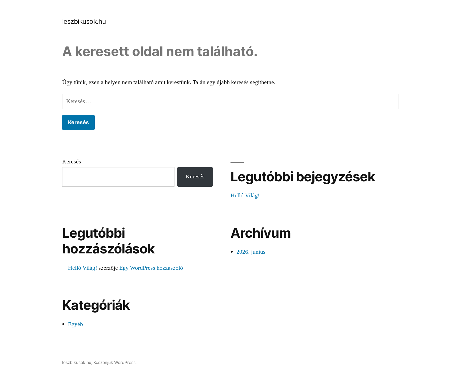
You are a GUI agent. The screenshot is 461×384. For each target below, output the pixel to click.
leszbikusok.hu (84, 21)
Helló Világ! (245, 195)
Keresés (71, 161)
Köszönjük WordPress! (115, 362)
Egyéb (75, 324)
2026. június (250, 252)
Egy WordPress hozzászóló (151, 268)
